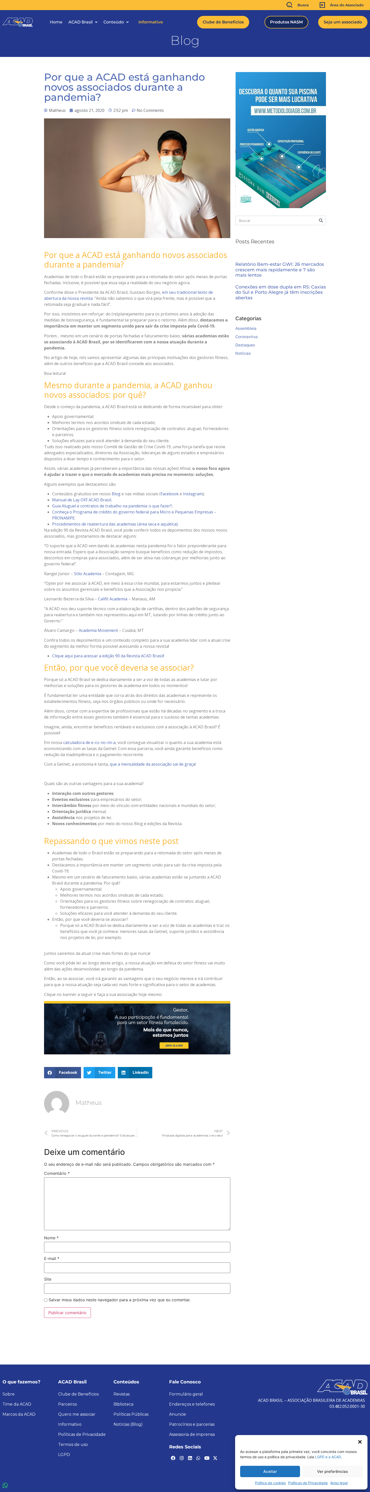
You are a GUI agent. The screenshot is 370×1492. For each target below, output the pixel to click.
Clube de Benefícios (78, 1394)
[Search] (321, 220)
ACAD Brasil (80, 22)
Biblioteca (123, 1404)
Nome (51, 1238)
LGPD (64, 1454)
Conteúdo (113, 22)
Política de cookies (270, 1483)
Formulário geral (186, 1394)
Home (56, 22)
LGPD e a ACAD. (328, 1457)
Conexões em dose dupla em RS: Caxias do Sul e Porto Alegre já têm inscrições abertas (280, 292)
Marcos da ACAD (19, 1414)
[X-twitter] (215, 1458)
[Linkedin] (190, 1458)
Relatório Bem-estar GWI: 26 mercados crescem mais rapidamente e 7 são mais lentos (279, 270)
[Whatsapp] (198, 1458)
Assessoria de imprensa (192, 1434)
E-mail (51, 1258)
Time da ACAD (17, 1404)
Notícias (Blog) (128, 1424)
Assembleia (245, 328)
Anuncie (177, 1414)
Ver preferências (332, 1471)
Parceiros (67, 1404)
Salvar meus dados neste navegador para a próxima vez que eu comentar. (120, 1300)
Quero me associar (76, 1414)
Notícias (243, 353)
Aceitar (270, 1471)
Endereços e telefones (192, 1404)
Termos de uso (73, 1444)
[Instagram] (181, 1458)
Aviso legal (339, 1483)
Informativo (150, 22)
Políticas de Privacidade (308, 1483)
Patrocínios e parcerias (191, 1424)
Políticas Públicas (131, 1414)
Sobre (9, 1394)
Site (47, 1279)
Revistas (122, 1394)
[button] (359, 1441)
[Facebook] (173, 1458)
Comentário (57, 1173)
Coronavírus (246, 336)
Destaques (245, 345)
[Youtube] (207, 1458)
